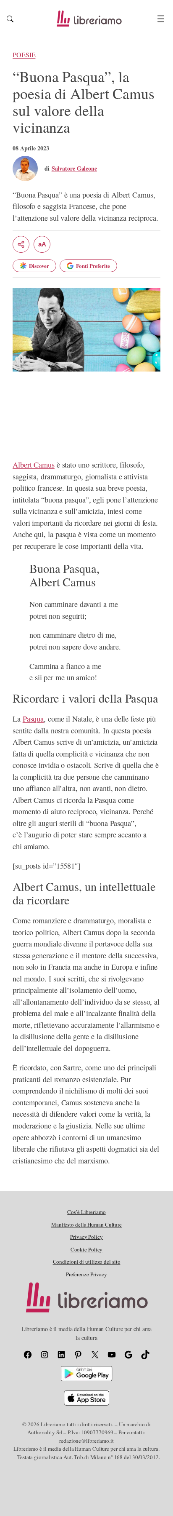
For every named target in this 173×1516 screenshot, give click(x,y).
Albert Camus (34, 465)
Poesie (24, 54)
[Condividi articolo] (21, 244)
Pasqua (33, 719)
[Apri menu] (161, 18)
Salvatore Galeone (74, 168)
